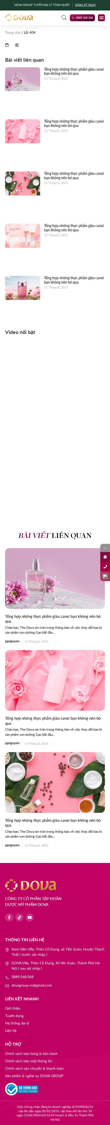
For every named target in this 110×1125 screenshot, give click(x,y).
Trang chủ (12, 33)
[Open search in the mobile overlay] (64, 17)
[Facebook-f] (9, 917)
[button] (101, 17)
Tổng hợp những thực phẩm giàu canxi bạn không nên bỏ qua (74, 71)
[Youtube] (30, 917)
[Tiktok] (19, 917)
